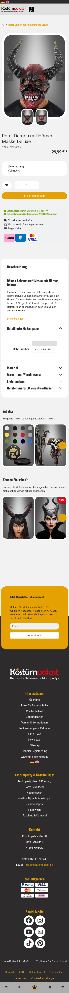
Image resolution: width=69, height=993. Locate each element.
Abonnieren (34, 635)
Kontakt (9, 972)
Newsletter (34, 739)
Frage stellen (14, 228)
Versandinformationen (34, 722)
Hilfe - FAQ (34, 734)
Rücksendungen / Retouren (35, 728)
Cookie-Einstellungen (43, 978)
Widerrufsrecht (37, 972)
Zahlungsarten (34, 716)
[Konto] (50, 987)
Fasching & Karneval (34, 815)
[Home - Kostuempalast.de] (34, 674)
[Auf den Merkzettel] (7, 185)
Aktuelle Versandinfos (19, 220)
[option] (34, 76)
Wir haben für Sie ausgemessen (25, 224)
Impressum (20, 978)
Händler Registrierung (34, 751)
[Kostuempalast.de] (13, 9)
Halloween (34, 809)
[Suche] (19, 987)
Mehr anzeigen (15, 318)
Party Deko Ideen (35, 787)
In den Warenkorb (34, 195)
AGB (21, 972)
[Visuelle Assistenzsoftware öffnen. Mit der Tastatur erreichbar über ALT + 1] (29, 9)
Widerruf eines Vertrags (34, 756)
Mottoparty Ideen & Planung (34, 781)
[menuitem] (3, 2)
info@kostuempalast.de (39, 864)
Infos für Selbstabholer (34, 705)
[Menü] (6, 987)
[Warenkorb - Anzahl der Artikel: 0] (62, 987)
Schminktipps (34, 804)
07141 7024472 (39, 859)
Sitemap (35, 745)
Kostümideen (34, 792)
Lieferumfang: (16, 166)
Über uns (34, 699)
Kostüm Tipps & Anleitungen (34, 798)
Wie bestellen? (34, 711)
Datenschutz (57, 972)
